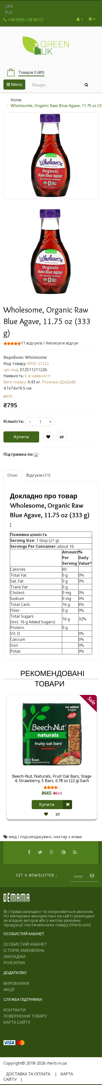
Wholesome (36, 357)
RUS (9, 12)
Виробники (16, 983)
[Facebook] (29, 852)
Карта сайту (16, 1022)
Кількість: (13, 421)
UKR (9, 6)
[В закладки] (46, 814)
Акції (8, 989)
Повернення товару (25, 1016)
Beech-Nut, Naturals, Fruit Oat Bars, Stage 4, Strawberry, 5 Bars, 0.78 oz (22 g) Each (51, 778)
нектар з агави (67, 836)
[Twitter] (40, 852)
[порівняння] (57, 814)
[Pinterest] (64, 852)
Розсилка (14, 962)
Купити (21, 437)
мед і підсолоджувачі (30, 836)
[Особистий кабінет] (79, 19)
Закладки (14, 956)
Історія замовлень (24, 950)
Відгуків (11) (38, 475)
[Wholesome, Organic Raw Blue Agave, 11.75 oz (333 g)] (51, 252)
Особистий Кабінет (25, 944)
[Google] (52, 852)
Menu (16, 84)
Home (16, 100)
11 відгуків (31, 343)
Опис (12, 475)
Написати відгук (62, 343)
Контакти (14, 1010)
